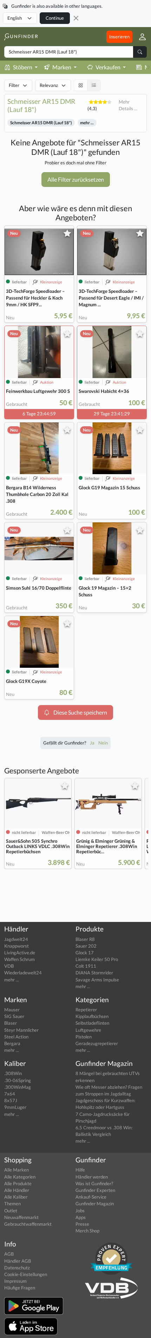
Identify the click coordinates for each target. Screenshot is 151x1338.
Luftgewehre (88, 1030)
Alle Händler (16, 1190)
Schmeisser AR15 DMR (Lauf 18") (41, 122)
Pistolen (84, 1036)
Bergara (12, 1043)
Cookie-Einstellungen (25, 1274)
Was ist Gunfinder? (94, 1183)
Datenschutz (17, 1267)
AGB (9, 1254)
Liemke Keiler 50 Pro (97, 959)
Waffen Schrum (19, 959)
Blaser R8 (85, 939)
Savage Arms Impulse (97, 979)
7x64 (9, 1094)
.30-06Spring (17, 1080)
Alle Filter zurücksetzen (75, 179)
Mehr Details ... (128, 105)
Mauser (12, 1009)
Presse (82, 1224)
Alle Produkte (18, 1183)
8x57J (10, 1100)
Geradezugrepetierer (97, 1043)
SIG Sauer (14, 1016)
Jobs (80, 1210)
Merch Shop (87, 1230)
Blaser (10, 1023)
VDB (9, 966)
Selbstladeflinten (92, 1023)
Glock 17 (85, 952)
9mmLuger (15, 1107)
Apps (81, 1217)
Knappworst (16, 946)
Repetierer (86, 1009)
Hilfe (80, 1170)
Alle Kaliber (15, 1197)
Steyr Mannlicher (21, 1030)
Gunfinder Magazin (95, 1203)
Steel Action (16, 1036)
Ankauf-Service (91, 1197)
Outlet (10, 1210)
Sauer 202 (86, 946)
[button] (139, 36)
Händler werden (92, 1177)
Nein (103, 743)
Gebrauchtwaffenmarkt (28, 1224)
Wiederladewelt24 (23, 972)
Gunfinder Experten (95, 1190)
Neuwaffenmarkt (21, 1217)
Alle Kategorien (19, 1177)
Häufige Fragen (19, 1287)
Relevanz (49, 85)
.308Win (13, 1073)
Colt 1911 (86, 966)
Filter (14, 85)
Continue (55, 18)
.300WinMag (17, 1087)
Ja (93, 743)
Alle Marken (16, 1170)
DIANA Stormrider (94, 972)
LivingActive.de (19, 952)
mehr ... (87, 122)
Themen (12, 1203)
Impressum (15, 1281)
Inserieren (119, 36)
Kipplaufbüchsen (92, 1016)
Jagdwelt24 (16, 939)
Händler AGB (17, 1261)
